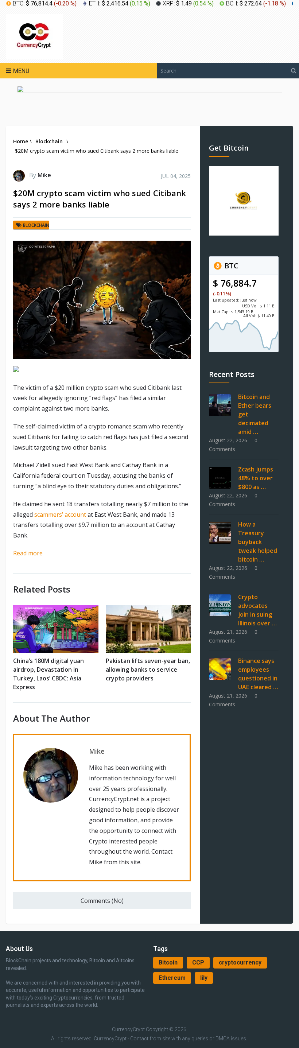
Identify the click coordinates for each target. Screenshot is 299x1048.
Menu (21, 70)
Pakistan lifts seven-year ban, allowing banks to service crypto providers (148, 669)
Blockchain (36, 225)
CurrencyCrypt (128, 1029)
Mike (44, 175)
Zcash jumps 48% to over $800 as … (255, 478)
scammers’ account (60, 515)
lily (203, 977)
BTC (230, 266)
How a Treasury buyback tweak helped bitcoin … (257, 541)
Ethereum (172, 977)
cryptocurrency (240, 962)
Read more (28, 553)
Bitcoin (168, 962)
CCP (198, 962)
